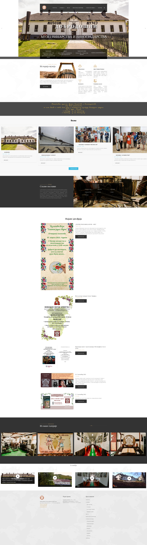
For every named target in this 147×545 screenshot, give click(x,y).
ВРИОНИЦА (89, 526)
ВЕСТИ (68, 7)
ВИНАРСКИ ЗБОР (90, 523)
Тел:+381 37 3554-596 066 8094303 (98, 52)
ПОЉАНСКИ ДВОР (90, 521)
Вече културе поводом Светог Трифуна (85, 296)
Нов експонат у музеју (49, 155)
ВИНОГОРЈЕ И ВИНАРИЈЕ (78, 7)
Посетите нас (81, 236)
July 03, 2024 (79, 146)
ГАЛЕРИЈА (100, 7)
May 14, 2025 (5, 153)
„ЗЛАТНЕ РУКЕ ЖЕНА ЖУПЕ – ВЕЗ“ (85, 224)
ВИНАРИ (88, 528)
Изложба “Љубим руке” (123, 155)
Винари (99, 192)
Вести (73, 120)
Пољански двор (78, 53)
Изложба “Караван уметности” (88, 144)
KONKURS (7, 152)
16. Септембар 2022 (80, 374)
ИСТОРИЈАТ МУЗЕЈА (91, 509)
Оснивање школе (98, 84)
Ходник (112, 192)
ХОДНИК (88, 533)
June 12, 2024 (116, 156)
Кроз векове (113, 189)
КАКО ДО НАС (73, 31)
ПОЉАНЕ (88, 535)
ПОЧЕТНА (55, 7)
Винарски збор (85, 53)
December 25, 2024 (43, 156)
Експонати (80, 84)
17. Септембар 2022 (80, 394)
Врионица (82, 54)
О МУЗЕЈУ (62, 7)
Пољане (86, 194)
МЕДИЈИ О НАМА (90, 511)
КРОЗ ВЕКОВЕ (89, 530)
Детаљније (45, 86)
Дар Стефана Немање (99, 69)
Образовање (81, 69)
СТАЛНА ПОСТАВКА (90, 7)
